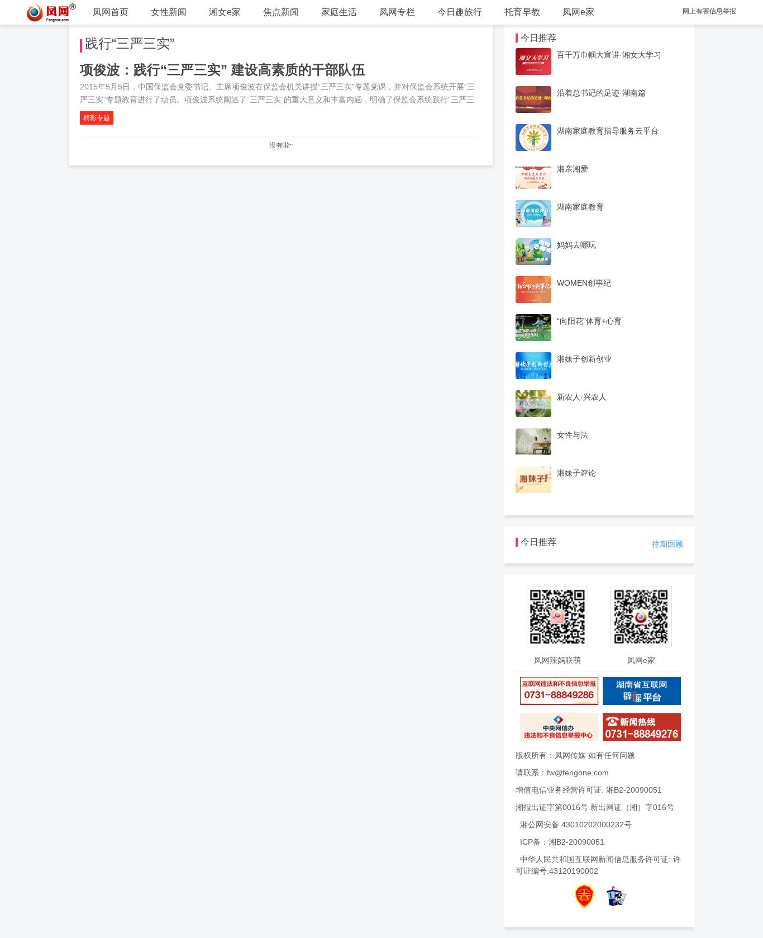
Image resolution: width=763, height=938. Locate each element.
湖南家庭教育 (580, 206)
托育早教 (522, 12)
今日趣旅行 (459, 12)
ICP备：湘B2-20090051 (562, 841)
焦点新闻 (281, 12)
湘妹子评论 (576, 472)
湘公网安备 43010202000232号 (576, 824)
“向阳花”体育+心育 (589, 320)
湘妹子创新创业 (584, 358)
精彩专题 (96, 118)
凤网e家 (578, 12)
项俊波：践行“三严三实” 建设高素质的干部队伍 (222, 69)
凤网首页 (110, 12)
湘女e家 (225, 12)
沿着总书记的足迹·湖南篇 (601, 92)
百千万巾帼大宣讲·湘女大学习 (609, 54)
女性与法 (572, 434)
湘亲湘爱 (572, 168)
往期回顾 (667, 543)
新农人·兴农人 (582, 396)
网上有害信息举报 (709, 11)
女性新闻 (169, 12)
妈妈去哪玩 (576, 244)
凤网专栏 (397, 12)
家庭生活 (339, 12)
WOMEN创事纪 (584, 282)
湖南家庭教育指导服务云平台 (608, 130)
